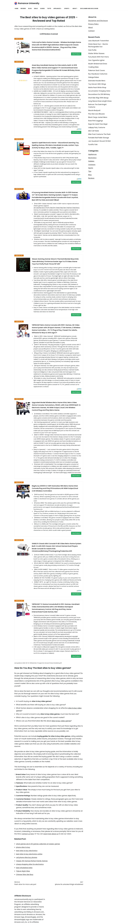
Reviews (23, 8)
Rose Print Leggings (95, 121)
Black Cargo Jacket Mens (97, 117)
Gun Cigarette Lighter (96, 60)
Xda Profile (92, 50)
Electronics (92, 158)
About (90, 27)
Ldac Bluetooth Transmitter (98, 41)
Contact (91, 31)
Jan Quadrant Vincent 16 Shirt (99, 141)
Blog (30, 8)
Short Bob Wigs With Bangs (98, 98)
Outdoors (91, 165)
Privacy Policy (93, 24)
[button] (61, 8)
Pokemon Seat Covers (96, 70)
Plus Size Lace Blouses (96, 114)
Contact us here (28, 834)
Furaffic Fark (92, 144)
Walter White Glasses (96, 53)
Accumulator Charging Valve (99, 91)
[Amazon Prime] (78, 129)
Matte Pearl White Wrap (97, 87)
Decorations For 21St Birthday (99, 94)
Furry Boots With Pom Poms (98, 57)
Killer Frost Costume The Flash (99, 134)
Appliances (92, 154)
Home (16, 8)
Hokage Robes (93, 77)
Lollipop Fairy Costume (96, 127)
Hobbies (91, 161)
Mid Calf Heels (93, 131)
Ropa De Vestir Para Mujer (98, 124)
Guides (42, 8)
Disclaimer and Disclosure (89, 8)
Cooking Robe (93, 67)
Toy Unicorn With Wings (97, 84)
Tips (89, 171)
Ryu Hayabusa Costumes (97, 74)
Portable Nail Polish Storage (98, 138)
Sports (90, 168)
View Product (76, 54)
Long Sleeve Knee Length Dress (100, 101)
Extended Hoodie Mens (96, 81)
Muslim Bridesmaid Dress (97, 64)
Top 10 (49, 8)
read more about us (50, 834)
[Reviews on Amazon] (23, 80)
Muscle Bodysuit (94, 110)
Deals (36, 8)
